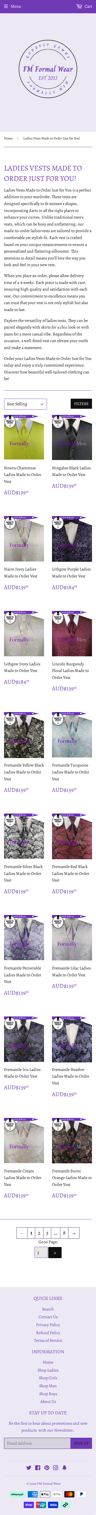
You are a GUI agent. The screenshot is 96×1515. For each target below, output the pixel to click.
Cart (88, 6)
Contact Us (48, 1317)
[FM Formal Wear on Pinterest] (47, 1468)
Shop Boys (48, 1394)
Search (48, 1309)
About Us (48, 1402)
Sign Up (81, 1443)
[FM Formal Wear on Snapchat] (64, 1468)
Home (8, 138)
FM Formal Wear (49, 1483)
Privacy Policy (48, 1325)
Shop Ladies (48, 1370)
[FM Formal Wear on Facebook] (38, 1468)
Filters (81, 403)
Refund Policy (48, 1333)
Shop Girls (48, 1378)
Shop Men (48, 1386)
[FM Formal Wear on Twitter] (28, 1468)
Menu (16, 6)
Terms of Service (48, 1340)
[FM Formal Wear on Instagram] (55, 1468)
